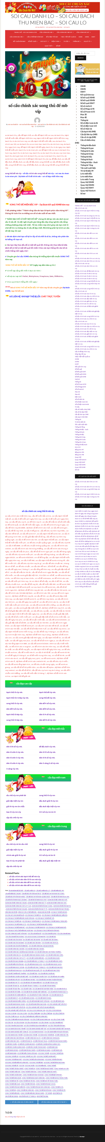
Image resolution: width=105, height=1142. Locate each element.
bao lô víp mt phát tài (15, 861)
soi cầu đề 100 (51, 936)
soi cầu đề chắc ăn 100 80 (13, 939)
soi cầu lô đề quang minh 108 (40, 1019)
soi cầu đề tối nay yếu (12, 988)
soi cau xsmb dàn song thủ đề (15, 1028)
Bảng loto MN (79, 452)
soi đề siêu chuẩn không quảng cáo (48, 1044)
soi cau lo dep (22, 1013)
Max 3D (83, 114)
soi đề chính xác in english (50, 1038)
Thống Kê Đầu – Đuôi (81, 429)
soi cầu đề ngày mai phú (54, 967)
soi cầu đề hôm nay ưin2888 (14, 961)
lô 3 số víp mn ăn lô (47, 812)
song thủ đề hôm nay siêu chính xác (38, 1087)
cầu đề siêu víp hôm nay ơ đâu (15, 896)
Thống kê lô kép (86, 154)
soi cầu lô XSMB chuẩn (82, 574)
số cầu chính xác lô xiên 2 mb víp (86, 273)
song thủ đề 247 (30, 1068)
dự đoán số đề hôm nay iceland (16, 909)
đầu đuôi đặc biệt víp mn (49, 806)
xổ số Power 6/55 (80, 384)
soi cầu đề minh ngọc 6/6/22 (52, 964)
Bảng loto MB (79, 455)
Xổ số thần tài (86, 129)
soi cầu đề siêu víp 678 (12, 979)
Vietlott (43, 41)
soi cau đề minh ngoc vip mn (14, 967)
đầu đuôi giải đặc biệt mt (49, 861)
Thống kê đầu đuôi (88, 145)
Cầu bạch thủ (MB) (88, 131)
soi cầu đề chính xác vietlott (15, 958)
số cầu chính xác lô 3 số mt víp (85, 329)
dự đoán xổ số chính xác (92, 534)
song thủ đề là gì (57, 1087)
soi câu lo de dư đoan (53, 1010)
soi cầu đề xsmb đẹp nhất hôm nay (38, 1001)
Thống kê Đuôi (86, 159)
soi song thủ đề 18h (56, 1053)
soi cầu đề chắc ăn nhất (33, 942)
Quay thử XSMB (87, 182)
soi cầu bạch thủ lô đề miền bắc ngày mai (19, 930)
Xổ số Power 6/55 (87, 112)
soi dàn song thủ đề (30, 1035)
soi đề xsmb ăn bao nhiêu (27, 1050)
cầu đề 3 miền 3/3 (29, 890)
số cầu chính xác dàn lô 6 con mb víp (87, 261)
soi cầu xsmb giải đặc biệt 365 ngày (58, 1028)
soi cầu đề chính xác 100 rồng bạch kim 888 (19, 952)
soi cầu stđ (9, 1022)
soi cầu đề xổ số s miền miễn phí (15, 995)
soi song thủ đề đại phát (13, 1059)
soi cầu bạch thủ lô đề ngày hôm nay (46, 930)
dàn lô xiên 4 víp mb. (15, 763)
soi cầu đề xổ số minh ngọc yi (58, 992)
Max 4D (83, 117)
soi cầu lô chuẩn (88, 569)
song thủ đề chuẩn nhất (13, 1074)
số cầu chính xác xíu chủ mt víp (85, 319)
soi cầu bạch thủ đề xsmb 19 (31, 921)
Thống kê (76, 41)
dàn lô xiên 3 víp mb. (15, 758)
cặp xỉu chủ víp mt (14, 866)
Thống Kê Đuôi (79, 432)
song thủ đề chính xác (29, 1071)
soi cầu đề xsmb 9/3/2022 (43, 998)
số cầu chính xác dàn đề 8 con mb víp (25, 885)
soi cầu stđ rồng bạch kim (14, 1025)
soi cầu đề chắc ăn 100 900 (31, 939)
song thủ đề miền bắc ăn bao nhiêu (32, 1093)
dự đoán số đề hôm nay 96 (62, 906)
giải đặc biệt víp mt (14, 850)
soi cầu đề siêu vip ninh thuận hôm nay (49, 979)
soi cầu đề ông (32, 973)
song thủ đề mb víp (13, 173)
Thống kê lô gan (87, 148)
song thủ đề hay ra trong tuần (56, 1078)
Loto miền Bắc (86, 173)
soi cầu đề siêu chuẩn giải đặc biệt (16, 976)
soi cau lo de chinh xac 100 (36, 1010)
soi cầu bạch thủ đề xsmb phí (35, 927)
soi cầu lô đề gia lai (12, 1016)
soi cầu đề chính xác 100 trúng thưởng (48, 952)
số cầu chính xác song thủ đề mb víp (87, 281)
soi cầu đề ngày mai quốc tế (32, 970)
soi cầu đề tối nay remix (47, 985)
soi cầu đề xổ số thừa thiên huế (37, 995)
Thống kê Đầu (86, 157)
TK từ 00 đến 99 (86, 171)
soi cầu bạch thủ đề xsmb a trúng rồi (54, 921)
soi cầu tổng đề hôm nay (56, 1025)
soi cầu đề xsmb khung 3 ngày (15, 1004)
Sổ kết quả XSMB (87, 97)
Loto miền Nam (86, 176)
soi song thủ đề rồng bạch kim (54, 1062)
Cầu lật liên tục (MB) (88, 134)
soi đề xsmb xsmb (10, 1053)
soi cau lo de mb (10, 1013)
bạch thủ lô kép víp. (14, 714)
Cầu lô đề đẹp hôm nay (35, 37)
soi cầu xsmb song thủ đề (13, 1035)
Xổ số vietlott (86, 106)
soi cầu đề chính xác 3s (13, 955)
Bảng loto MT (79, 450)
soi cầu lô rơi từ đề (57, 1019)
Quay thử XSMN (87, 185)
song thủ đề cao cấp (61, 1068)
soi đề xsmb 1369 (52, 1047)
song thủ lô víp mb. (14, 703)
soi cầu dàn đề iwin (63, 933)
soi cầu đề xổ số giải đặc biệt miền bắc (34, 992)
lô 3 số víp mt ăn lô (47, 855)
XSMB (83, 86)
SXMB (80, 37)
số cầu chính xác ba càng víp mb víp (87, 216)
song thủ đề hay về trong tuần (47, 1081)
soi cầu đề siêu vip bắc (28, 979)
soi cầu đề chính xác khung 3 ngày (33, 955)
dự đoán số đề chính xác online (16, 902)
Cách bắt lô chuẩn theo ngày (84, 511)
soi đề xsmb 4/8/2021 (11, 1050)
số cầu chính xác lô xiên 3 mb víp (86, 276)
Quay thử (48, 46)
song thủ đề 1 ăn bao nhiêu (14, 1068)
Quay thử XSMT (87, 188)
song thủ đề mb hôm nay (43, 1090)
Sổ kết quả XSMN (87, 100)
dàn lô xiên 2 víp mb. (15, 752)
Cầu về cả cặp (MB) (88, 137)
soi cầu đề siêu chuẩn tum (38, 976)
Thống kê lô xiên (87, 151)
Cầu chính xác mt (82, 32)
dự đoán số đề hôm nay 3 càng (42, 906)
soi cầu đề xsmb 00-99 (56, 995)
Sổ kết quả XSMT (87, 103)
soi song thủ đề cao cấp (27, 1056)
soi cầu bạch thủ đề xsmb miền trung (39, 924)
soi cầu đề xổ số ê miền (12, 992)
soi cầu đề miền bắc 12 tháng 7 (34, 961)
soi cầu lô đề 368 (46, 1013)
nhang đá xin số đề (44, 912)
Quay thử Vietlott (88, 191)
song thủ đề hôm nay (28, 1084)
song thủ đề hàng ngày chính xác (33, 1078)
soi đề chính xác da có (33, 1038)
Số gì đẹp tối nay (52, 37)
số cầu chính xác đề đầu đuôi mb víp (87, 271)
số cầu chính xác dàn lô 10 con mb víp (25, 879)
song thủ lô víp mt (47, 844)
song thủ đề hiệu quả (12, 1084)
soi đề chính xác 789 (61, 1035)
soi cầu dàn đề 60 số (34, 933)
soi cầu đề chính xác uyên (54, 955)
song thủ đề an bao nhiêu (44, 1068)
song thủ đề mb (10, 1090)
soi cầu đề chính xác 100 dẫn (14, 948)
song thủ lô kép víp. (14, 720)
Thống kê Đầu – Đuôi (89, 162)
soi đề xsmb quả (56, 1050)
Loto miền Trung (87, 179)
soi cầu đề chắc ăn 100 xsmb (14, 942)
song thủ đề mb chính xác (25, 1090)
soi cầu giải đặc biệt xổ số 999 (15, 1007)
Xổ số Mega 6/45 (87, 109)
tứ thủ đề (48, 1093)
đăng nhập (13, 1116)
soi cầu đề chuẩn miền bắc (35, 958)
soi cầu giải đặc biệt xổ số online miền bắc (40, 1007)
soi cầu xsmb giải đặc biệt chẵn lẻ (16, 1031)
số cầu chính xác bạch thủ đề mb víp (24, 876)
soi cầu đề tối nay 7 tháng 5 (29, 985)
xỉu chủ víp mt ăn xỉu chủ (17, 844)
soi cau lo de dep (89, 551)
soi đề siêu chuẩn (11, 1044)
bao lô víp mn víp (13, 812)
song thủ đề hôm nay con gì (45, 1084)
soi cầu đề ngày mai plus (13, 970)
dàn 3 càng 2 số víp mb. (49, 763)
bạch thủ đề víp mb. (47, 692)
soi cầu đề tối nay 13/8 (50, 982)
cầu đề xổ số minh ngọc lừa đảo (16, 899)
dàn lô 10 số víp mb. (47, 752)
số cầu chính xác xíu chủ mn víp (86, 349)
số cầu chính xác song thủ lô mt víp (87, 316)
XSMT (83, 92)
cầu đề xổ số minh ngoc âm (60, 896)
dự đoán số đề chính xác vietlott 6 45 (18, 906)
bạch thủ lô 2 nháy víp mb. (17, 698)
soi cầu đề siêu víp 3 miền (56, 976)
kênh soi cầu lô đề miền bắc (27, 912)
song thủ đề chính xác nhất (47, 1071)
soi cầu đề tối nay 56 (12, 985)
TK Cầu (65, 41)
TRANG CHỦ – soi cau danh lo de (25, 32)
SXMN (87, 37)
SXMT (93, 37)
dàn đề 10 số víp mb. (47, 720)
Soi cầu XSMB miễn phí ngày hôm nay (56, 1031)
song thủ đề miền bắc (12, 1093)
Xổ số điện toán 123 (88, 126)
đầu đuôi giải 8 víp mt (48, 850)
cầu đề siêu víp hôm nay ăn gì (31, 893)
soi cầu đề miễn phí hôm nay (14, 964)
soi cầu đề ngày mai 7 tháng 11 (35, 967)
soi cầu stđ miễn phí (56, 1022)
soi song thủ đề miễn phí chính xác (17, 1062)
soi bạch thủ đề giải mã (59, 912)
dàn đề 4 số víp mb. (47, 703)
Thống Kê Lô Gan (80, 442)
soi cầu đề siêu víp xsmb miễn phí (31, 982)
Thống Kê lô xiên (80, 439)
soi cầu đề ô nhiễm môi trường (15, 973)
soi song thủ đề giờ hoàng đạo (33, 1059)
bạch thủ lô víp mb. (14, 692)
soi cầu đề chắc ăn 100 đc (49, 939)
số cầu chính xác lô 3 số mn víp (85, 304)
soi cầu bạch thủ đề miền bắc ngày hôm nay (19, 918)
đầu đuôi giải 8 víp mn (48, 801)
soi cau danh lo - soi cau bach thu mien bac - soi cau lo (26, 124)
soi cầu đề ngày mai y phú (51, 970)
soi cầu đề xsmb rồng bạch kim (36, 1004)
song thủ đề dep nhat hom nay (33, 1074)
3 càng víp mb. (12, 769)
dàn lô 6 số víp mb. (47, 758)
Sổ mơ (58, 46)
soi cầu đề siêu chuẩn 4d (46, 973)
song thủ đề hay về (11, 1081)
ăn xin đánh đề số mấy (16, 890)
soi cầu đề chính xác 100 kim (34, 948)
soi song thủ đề (43, 1053)
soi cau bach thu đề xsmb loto (15, 924)
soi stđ (21, 1065)
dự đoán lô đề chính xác (91, 524)
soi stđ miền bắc (41, 1065)
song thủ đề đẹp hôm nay (53, 1074)
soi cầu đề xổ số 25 (60, 988)
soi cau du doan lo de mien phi (35, 936)
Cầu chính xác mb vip (64, 32)
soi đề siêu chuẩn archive (26, 1044)
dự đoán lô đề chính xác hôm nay (86, 526)
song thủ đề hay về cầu (27, 1081)
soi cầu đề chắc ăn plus (50, 942)
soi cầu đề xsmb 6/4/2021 (26, 998)
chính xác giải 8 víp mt (16, 855)
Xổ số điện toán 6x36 (89, 123)
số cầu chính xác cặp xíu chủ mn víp (87, 326)
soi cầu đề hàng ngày (52, 958)
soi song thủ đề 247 (11, 1056)
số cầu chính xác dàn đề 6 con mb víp (25, 882)
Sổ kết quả (32, 41)
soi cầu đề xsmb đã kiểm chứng (15, 1001)
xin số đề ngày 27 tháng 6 (27, 1096)
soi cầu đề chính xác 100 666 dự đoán (41, 946)
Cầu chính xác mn (16, 37)
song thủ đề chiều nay (12, 1071)
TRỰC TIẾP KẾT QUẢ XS (68, 37)
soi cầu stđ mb (43, 1022)
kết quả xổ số (86, 546)
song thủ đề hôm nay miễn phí (15, 1087)
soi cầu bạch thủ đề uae (13, 921)
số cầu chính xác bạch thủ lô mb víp (87, 226)
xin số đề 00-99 (57, 1093)
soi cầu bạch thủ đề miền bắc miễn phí (54, 915)
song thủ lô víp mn (47, 795)
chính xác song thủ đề (38, 173)
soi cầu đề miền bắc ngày (54, 961)
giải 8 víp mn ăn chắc (15, 806)
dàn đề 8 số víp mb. (47, 709)
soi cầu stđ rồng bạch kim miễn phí (35, 1025)
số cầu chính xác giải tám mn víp (86, 334)
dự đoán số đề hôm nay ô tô (37, 909)
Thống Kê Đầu (79, 434)
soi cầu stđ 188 (19, 1022)
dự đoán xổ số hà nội (82, 536)
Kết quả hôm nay (19, 41)
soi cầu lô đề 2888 (34, 1013)
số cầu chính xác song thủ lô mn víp (87, 346)
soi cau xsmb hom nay (36, 1031)
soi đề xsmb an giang (43, 1050)
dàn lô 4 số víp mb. (47, 714)
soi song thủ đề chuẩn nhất (46, 1056)
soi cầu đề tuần (26, 988)
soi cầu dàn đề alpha (49, 933)
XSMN (83, 89)
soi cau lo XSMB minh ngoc (84, 564)
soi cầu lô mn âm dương (92, 571)
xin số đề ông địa (42, 1096)
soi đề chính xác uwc (12, 1041)
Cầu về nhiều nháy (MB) (82, 409)
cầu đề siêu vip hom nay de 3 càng (53, 893)
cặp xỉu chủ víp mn (14, 818)
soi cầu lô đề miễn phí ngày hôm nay (17, 1019)
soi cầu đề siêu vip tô (12, 982)
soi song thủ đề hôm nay (53, 1059)
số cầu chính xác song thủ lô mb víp (53, 1102)
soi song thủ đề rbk (36, 1062)
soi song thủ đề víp (11, 1065)
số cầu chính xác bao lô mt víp (85, 294)
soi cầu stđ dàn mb (31, 1022)
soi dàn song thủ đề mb (46, 1035)
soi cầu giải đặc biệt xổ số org (15, 1010)
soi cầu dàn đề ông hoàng (15, 936)
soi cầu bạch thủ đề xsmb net (15, 927)
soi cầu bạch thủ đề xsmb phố (56, 927)
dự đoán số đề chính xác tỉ (37, 902)
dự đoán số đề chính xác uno (56, 902)
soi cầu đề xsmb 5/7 (11, 998)
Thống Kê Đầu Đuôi (81, 444)
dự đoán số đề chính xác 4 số (57, 899)
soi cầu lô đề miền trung (83, 576)
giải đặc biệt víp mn (14, 801)
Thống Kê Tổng (80, 427)
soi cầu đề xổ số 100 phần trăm (43, 988)
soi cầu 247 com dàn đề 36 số (14, 915)
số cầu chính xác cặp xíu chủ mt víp (87, 296)
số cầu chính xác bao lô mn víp (85, 324)
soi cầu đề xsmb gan (57, 1001)
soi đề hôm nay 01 (26, 1041)
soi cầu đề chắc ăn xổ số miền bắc (16, 946)
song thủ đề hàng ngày (13, 1078)
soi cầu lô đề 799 (58, 1013)
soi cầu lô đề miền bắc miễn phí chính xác (33, 1016)
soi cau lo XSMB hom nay (89, 561)
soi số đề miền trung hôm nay (27, 1053)
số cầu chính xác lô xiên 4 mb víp (22, 1102)
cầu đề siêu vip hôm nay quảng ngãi (38, 896)
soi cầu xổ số (85, 581)
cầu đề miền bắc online (13, 893)
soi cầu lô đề (94, 574)
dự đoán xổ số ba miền (84, 531)
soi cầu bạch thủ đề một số (44, 918)
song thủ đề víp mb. (47, 698)
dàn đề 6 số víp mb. (14, 709)
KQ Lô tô (87, 41)
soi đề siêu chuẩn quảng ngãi (15, 1047)
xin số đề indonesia (11, 1096)
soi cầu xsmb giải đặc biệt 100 (36, 1028)
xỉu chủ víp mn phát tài (16, 795)
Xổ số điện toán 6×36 (82, 404)
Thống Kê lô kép (80, 437)
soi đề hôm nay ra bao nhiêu (57, 1041)
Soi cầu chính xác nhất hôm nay (16, 933)
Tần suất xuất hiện (88, 168)
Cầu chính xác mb (45, 32)
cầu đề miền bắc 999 (57, 890)
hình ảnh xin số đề (11, 912)
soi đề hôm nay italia (40, 1041)
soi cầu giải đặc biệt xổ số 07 (57, 1004)
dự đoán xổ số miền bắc (89, 539)
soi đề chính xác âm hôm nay (14, 1038)
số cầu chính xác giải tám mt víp (86, 301)
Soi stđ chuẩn (30, 1065)
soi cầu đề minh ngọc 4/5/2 (33, 964)
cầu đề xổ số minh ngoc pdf (37, 899)
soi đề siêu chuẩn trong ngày (36, 1047)
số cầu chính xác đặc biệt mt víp (86, 299)
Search (81, 58)
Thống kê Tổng (86, 165)
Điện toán (55, 41)
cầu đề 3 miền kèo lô (43, 890)
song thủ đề (51, 1065)
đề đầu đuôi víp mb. (47, 747)
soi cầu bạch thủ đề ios (33, 915)
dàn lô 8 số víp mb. (14, 747)
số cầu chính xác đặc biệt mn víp (86, 331)
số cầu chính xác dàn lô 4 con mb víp (87, 258)
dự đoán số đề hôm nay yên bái (58, 909)
